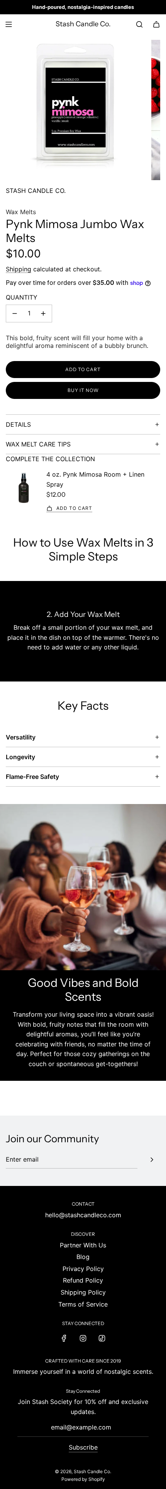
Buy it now (83, 390)
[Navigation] (8, 24)
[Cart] (156, 24)
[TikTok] (101, 1338)
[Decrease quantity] (14, 313)
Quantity (21, 297)
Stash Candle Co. (83, 24)
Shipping (18, 269)
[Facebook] (64, 1338)
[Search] (139, 24)
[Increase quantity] (43, 313)
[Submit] (151, 1159)
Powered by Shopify (83, 1479)
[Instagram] (83, 1338)
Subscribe (83, 1447)
